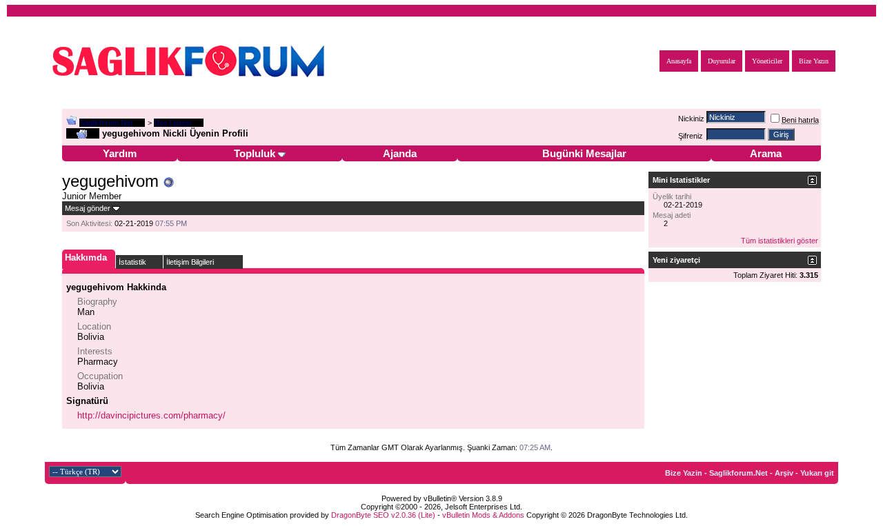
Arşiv (784, 473)
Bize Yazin (683, 473)
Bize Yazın (814, 61)
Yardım (120, 153)
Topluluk (254, 153)
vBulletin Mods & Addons (483, 515)
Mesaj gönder (87, 208)
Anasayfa (678, 61)
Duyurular (721, 61)
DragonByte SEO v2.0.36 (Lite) (383, 515)
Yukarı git (817, 473)
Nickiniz (691, 118)
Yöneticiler (767, 61)
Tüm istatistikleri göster (779, 240)
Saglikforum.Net (105, 123)
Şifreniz (690, 136)
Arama (766, 153)
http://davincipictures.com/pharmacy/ (151, 415)
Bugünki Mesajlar (584, 153)
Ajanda (400, 153)
